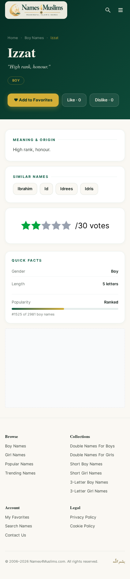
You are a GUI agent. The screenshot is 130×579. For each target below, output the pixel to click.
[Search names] (108, 10)
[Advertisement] (65, 368)
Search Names (18, 526)
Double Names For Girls (92, 454)
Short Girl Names (86, 473)
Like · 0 (74, 99)
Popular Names (19, 464)
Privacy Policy (83, 517)
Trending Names (20, 473)
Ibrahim (25, 188)
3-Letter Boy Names (89, 482)
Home (13, 38)
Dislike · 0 (104, 99)
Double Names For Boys (92, 446)
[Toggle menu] (120, 10)
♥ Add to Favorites (33, 99)
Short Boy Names (86, 464)
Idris (89, 188)
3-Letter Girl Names (89, 491)
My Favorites (17, 517)
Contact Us (15, 535)
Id (46, 188)
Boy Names (34, 38)
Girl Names (15, 454)
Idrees (66, 188)
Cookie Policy (82, 526)
